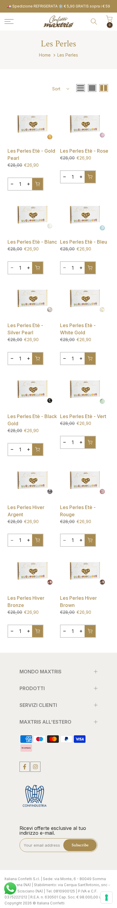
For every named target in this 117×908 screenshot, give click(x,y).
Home (45, 54)
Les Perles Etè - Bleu (83, 242)
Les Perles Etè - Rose (84, 151)
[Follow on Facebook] (25, 767)
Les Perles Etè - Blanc (32, 242)
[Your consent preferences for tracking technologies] (106, 897)
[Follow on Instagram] (35, 767)
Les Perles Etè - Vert (83, 416)
